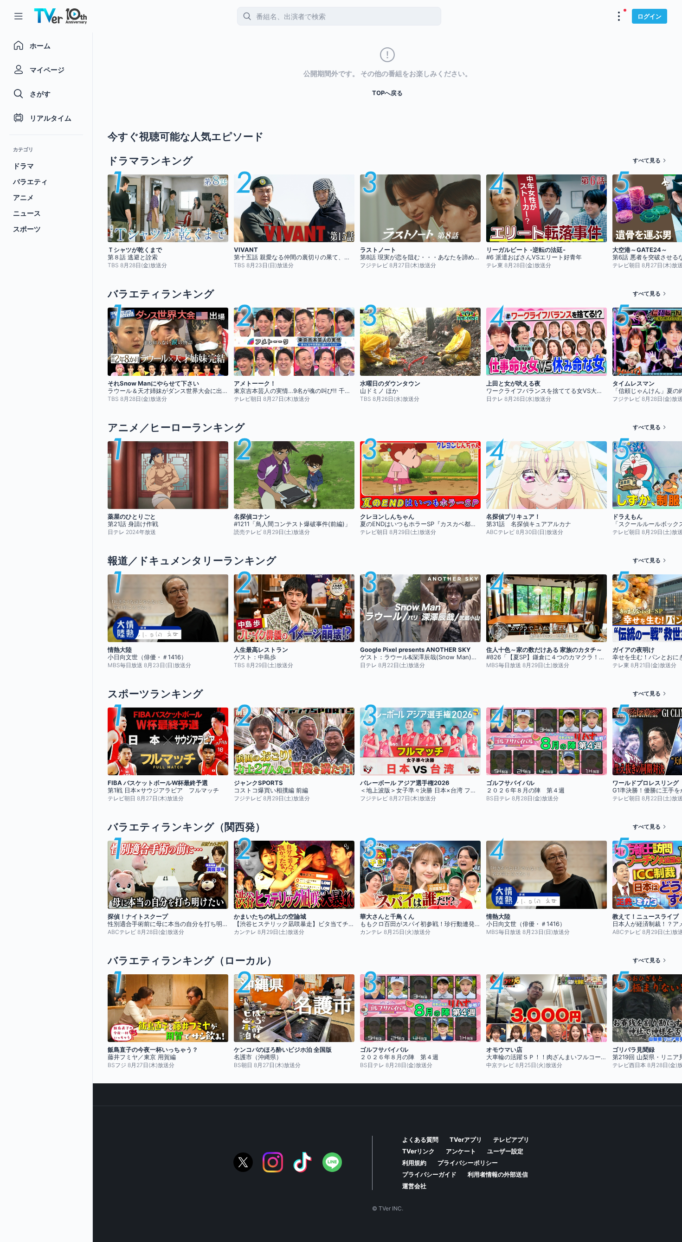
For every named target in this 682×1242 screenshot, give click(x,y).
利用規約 (414, 1162)
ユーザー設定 (505, 1151)
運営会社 (414, 1186)
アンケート (461, 1151)
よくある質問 (420, 1139)
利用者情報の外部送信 (498, 1174)
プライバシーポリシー (468, 1162)
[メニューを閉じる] (18, 16)
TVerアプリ (466, 1139)
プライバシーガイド (429, 1174)
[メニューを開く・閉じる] (618, 16)
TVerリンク (418, 1151)
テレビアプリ (511, 1139)
